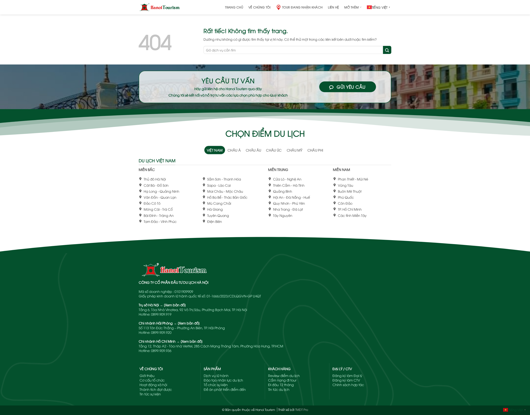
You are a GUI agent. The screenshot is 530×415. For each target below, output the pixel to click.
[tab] (214, 150)
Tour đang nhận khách (302, 7)
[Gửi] (387, 50)
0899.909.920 (161, 332)
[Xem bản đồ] (175, 305)
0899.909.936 (161, 350)
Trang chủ (234, 7)
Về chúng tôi (259, 7)
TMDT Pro (301, 409)
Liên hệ (333, 7)
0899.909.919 (161, 314)
